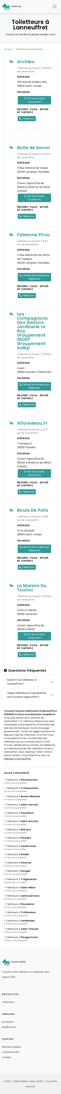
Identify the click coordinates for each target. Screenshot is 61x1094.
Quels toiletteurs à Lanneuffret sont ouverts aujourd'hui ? (26, 695)
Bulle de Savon (33, 148)
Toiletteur (15, 6)
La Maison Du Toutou (32, 588)
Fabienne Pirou (33, 235)
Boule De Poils (32, 510)
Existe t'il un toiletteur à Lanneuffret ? (22, 682)
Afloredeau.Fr (32, 423)
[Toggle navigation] (54, 6)
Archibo (26, 62)
